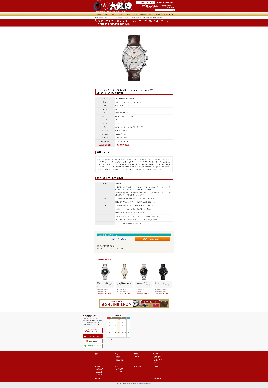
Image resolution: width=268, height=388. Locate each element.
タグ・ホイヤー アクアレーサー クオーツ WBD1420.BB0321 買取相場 (124, 283)
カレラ (118, 17)
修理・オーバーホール (140, 356)
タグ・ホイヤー (112, 17)
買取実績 (128, 14)
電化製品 (156, 360)
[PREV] (108, 315)
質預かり (99, 14)
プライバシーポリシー (139, 383)
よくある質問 (143, 14)
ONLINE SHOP (165, 14)
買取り (106, 14)
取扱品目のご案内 (103, 17)
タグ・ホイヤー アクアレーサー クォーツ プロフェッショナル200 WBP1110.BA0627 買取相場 (105, 284)
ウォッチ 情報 (119, 371)
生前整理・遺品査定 (120, 359)
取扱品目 (121, 14)
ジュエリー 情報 (119, 368)
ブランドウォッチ (158, 359)
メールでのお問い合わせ (167, 2)
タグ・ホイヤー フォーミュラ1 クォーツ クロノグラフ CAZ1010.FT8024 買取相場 (162, 283)
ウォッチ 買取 (99, 371)
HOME (96, 17)
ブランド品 (156, 357)
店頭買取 (118, 356)
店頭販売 (114, 14)
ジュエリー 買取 (99, 368)
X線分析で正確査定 (120, 360)
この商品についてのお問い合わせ (152, 239)
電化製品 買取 (99, 372)
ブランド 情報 (119, 369)
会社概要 (150, 14)
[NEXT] (128, 315)
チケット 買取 (99, 374)
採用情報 (158, 14)
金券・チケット (157, 362)
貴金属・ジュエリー (158, 356)
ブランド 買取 (99, 369)
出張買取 (118, 357)
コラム (135, 14)
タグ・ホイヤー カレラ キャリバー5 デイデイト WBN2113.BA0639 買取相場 (143, 283)
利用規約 (144, 383)
